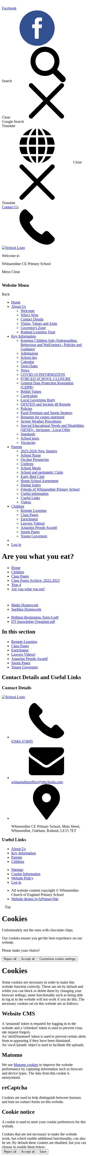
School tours (30, 438)
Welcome (27, 311)
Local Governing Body (38, 400)
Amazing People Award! (39, 528)
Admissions (29, 353)
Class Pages (29, 515)
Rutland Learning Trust (38, 332)
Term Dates (29, 366)
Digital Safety (31, 485)
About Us (18, 306)
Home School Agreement (39, 481)
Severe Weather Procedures (41, 421)
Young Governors (34, 536)
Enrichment (29, 519)
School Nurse (31, 455)
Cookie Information (25, 874)
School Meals (31, 468)
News (25, 370)
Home (15, 302)
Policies (26, 409)
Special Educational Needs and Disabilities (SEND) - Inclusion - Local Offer (52, 428)
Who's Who (29, 315)
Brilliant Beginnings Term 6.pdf (34, 617)
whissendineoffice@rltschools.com (37, 782)
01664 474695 (22, 741)
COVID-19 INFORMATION (43, 374)
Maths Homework (24, 605)
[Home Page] (13, 248)
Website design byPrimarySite (34, 899)
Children (17, 506)
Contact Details (32, 319)
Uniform (27, 464)
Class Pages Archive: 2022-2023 (35, 580)
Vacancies (28, 443)
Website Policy (22, 878)
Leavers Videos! (33, 523)
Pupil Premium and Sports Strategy (47, 413)
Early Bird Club (32, 477)
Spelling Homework (26, 609)
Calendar (27, 362)
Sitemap (17, 870)
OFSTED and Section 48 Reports (46, 404)
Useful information (35, 494)
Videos (26, 502)
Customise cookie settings (57, 959)
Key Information (23, 336)
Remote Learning (33, 511)
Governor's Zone (33, 328)
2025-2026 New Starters (39, 451)
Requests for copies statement (42, 417)
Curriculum (29, 396)
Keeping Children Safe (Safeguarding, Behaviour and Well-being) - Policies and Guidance (51, 344)
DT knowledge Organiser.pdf (33, 622)
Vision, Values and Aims (39, 323)
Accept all (28, 959)
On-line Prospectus (35, 460)
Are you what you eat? (28, 589)
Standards (28, 434)
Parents (16, 447)
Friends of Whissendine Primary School (50, 489)
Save (42, 1151)
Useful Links (30, 498)
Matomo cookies (26, 1065)
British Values (31, 392)
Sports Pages (30, 532)
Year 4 (16, 585)
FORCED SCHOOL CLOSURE (46, 379)
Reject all (10, 959)
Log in (16, 545)
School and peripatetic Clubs (42, 472)
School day (29, 357)
